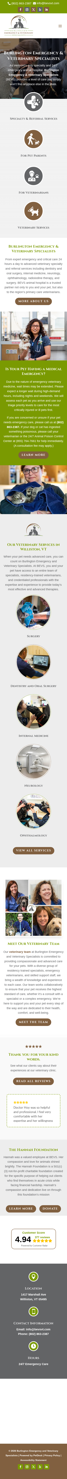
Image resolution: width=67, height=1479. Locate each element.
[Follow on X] (33, 9)
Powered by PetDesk (31, 1455)
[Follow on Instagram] (27, 9)
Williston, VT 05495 (33, 1299)
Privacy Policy (52, 1455)
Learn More (33, 455)
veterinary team (20, 951)
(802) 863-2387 (39, 1334)
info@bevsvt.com (38, 1329)
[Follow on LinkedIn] (46, 9)
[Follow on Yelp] (40, 9)
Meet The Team (33, 1022)
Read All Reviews (33, 1081)
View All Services (33, 850)
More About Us (33, 301)
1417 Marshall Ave (33, 1294)
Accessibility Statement (33, 1460)
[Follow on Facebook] (20, 9)
